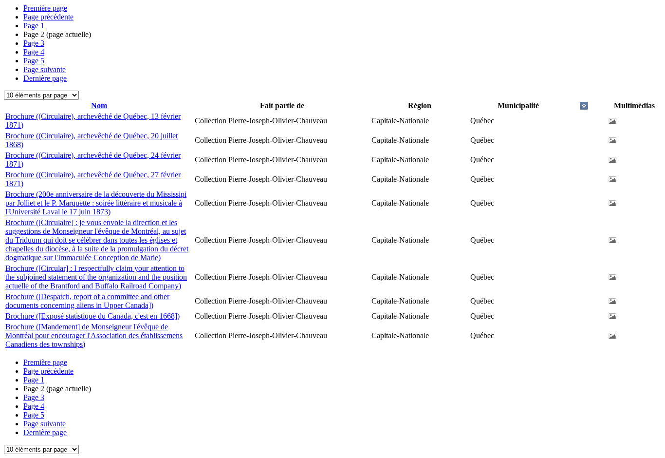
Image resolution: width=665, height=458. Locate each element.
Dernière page (45, 78)
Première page (45, 8)
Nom (99, 105)
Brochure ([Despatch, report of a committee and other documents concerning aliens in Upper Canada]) (87, 300)
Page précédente (48, 17)
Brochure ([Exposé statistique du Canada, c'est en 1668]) (92, 316)
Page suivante (44, 69)
